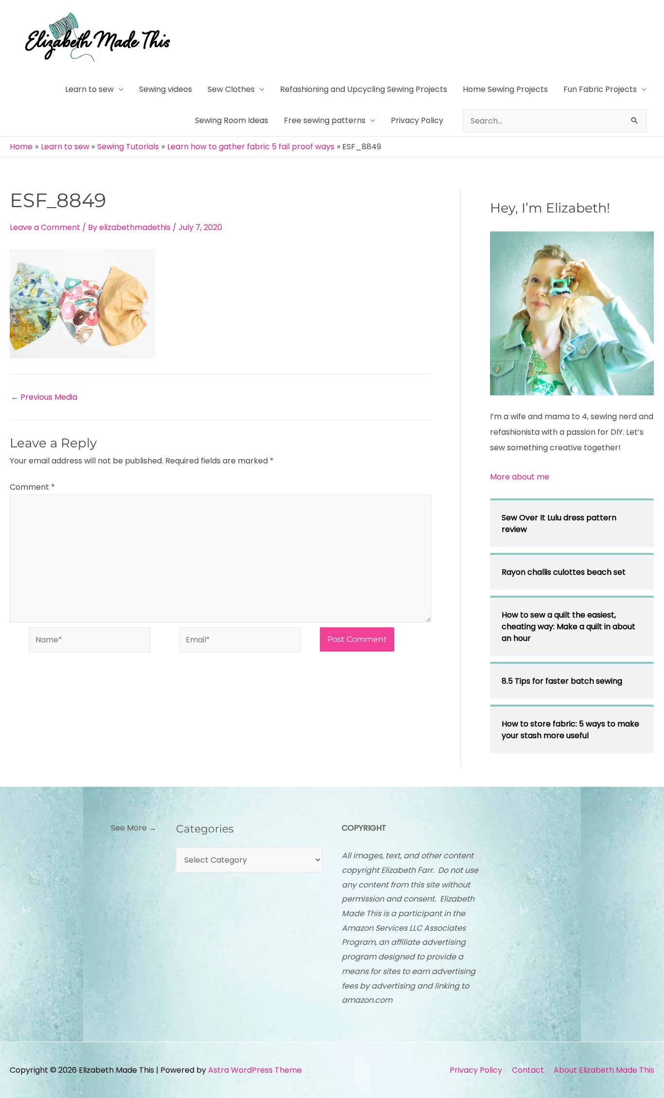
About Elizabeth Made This (604, 1070)
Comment (32, 487)
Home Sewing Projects (505, 89)
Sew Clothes (231, 89)
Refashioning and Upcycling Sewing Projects (363, 89)
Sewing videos (165, 89)
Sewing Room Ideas (231, 120)
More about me (519, 476)
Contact (528, 1070)
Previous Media (44, 397)
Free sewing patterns (325, 120)
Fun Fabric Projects (600, 89)
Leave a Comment (45, 227)
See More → (134, 827)
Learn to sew (89, 89)
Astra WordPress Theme (255, 1070)
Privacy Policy (417, 120)
